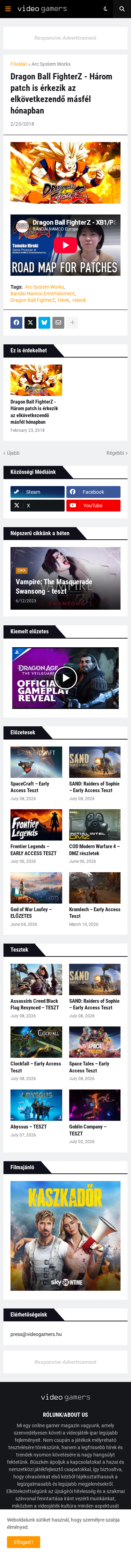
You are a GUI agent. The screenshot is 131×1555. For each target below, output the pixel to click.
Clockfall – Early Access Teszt (35, 1067)
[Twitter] (30, 323)
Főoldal (18, 64)
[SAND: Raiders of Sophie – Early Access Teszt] (95, 762)
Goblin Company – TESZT (88, 1130)
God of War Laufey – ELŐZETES (31, 913)
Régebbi (115, 453)
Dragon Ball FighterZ (32, 300)
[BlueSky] (44, 323)
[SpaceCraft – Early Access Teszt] (36, 762)
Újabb (13, 453)
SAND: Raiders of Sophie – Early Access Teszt (94, 787)
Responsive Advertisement (65, 38)
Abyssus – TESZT (28, 1127)
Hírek (63, 300)
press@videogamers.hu (36, 1334)
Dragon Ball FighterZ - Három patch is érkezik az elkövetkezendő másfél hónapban (34, 412)
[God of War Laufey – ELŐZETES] (36, 888)
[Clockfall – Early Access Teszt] (36, 1042)
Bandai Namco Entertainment (42, 293)
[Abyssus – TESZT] (36, 1105)
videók (79, 300)
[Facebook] (16, 323)
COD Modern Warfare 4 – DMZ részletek (94, 850)
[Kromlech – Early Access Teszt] (95, 888)
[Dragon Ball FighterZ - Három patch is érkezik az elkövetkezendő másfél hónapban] (36, 380)
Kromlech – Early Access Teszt (95, 913)
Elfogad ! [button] (23, 1542)
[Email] (58, 323)
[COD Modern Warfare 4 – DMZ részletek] (95, 825)
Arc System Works (51, 64)
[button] (8, 9)
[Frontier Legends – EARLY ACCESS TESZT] (36, 825)
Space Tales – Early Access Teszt (89, 1067)
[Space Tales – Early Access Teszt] (95, 1042)
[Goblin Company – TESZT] (95, 1105)
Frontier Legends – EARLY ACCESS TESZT (33, 850)
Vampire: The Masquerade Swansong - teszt (54, 586)
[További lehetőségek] (72, 323)
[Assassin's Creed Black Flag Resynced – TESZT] (36, 979)
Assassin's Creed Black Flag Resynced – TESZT (34, 1004)
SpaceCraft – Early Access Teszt (29, 787)
